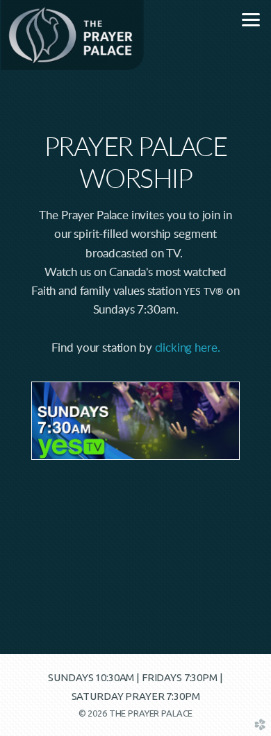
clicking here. (187, 348)
